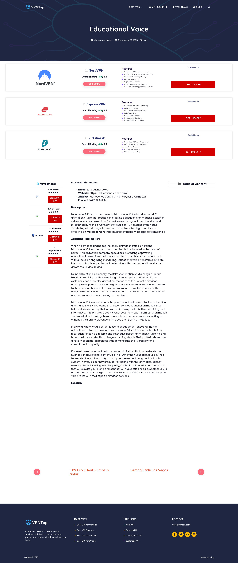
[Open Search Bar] (209, 7)
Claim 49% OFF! (55, 260)
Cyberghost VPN (133, 535)
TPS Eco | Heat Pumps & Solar (89, 472)
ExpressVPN (131, 530)
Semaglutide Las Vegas (149, 470)
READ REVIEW (94, 84)
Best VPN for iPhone (86, 541)
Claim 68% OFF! (55, 199)
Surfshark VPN (132, 541)
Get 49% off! (193, 118)
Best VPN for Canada (87, 524)
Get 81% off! (193, 152)
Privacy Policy (207, 557)
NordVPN (130, 524)
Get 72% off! (193, 84)
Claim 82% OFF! (55, 219)
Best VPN (134, 7)
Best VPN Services (85, 530)
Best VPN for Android (87, 535)
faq (145, 40)
